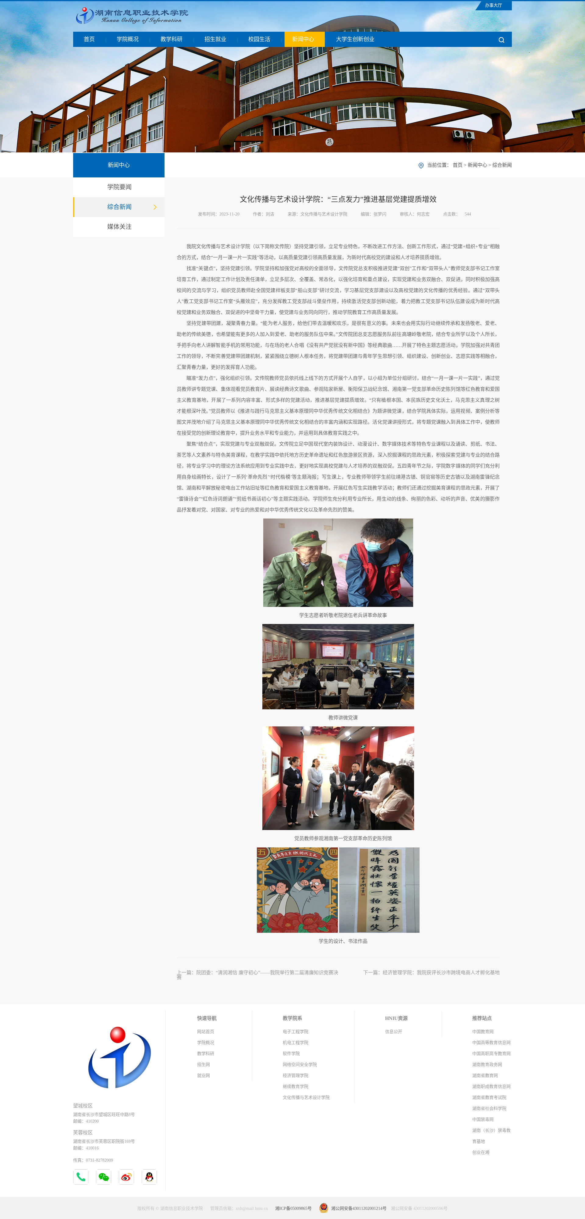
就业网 (203, 1075)
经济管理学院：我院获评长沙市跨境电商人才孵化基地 (441, 972)
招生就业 (215, 39)
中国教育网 (483, 1031)
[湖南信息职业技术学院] (145, 23)
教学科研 (172, 39)
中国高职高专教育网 (491, 1053)
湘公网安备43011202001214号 (359, 1208)
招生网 (203, 1064)
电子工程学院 (295, 1031)
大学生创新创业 (355, 39)
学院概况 (128, 39)
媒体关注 (119, 226)
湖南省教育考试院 (489, 1097)
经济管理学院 (295, 1075)
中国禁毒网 (483, 1119)
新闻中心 (303, 39)
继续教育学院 (295, 1086)
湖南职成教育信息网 (491, 1086)
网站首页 (205, 1031)
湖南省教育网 (485, 1075)
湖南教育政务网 (487, 1064)
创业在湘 (480, 1152)
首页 (89, 39)
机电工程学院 (295, 1042)
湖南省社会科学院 (489, 1108)
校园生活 (259, 39)
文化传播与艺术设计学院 (306, 1097)
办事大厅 (493, 5)
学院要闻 (119, 187)
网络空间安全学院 (300, 1064)
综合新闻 (119, 207)
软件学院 (291, 1053)
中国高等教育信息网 (491, 1042)
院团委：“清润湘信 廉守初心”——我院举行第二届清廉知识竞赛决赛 (257, 975)
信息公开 (393, 1031)
